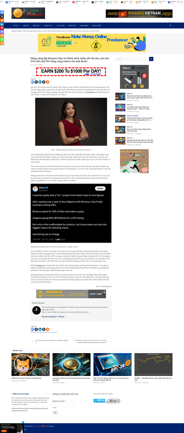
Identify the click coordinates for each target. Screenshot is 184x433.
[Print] (47, 82)
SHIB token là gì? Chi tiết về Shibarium (26, 378)
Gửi (55, 412)
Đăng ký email (59, 401)
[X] (36, 82)
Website (61, 316)
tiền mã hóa (46, 332)
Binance (40, 265)
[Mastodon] (2, 32)
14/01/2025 (15, 381)
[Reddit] (2, 20)
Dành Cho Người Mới (132, 115)
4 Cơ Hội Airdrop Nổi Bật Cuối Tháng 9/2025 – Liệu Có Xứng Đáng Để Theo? (138, 109)
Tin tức (15, 25)
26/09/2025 (130, 100)
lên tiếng (90, 92)
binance (35, 332)
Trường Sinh (137, 133)
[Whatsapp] (2, 39)
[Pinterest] (2, 28)
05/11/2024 (34, 65)
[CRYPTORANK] (182, 2)
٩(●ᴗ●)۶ (51, 426)
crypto (40, 332)
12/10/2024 (56, 382)
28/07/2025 (130, 144)
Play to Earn (61, 25)
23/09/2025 (130, 111)
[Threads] (25, 429)
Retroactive (72, 25)
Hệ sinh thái (47, 25)
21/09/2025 (130, 122)
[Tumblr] (43, 82)
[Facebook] (32, 82)
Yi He (55, 332)
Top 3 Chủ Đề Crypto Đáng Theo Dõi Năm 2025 (139, 130)
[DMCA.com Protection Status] (99, 400)
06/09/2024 (96, 382)
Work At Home (96, 25)
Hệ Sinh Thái (17, 350)
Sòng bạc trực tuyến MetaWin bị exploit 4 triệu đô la (52, 341)
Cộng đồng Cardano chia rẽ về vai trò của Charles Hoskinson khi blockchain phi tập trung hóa (90, 341)
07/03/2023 (137, 382)
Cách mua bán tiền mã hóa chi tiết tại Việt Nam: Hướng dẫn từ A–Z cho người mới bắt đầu (139, 120)
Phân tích (26, 25)
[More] (2, 43)
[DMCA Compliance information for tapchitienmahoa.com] (112, 400)
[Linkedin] (40, 82)
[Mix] (2, 35)
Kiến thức (36, 25)
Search (151, 59)
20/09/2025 (130, 133)
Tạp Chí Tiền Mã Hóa (27, 426)
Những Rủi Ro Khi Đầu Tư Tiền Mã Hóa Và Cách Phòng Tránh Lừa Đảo (140, 141)
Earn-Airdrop (84, 25)
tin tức (52, 332)
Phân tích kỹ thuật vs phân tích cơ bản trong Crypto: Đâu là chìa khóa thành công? (140, 98)
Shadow (40, 65)
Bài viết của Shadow (49, 316)
